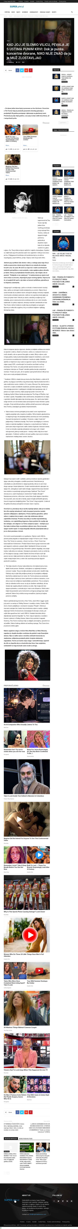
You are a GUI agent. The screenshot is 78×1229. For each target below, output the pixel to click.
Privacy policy (62, 1)
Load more (63, 122)
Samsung (11, 62)
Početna (21, 1)
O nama (26, 1)
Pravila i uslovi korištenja (51, 1)
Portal (54, 260)
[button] (72, 12)
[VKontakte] (67, 1201)
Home (5, 16)
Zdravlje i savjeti (45, 12)
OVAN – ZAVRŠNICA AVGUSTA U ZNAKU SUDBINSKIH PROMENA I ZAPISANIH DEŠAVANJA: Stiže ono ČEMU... (62, 297)
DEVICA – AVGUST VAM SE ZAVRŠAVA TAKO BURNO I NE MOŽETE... (57, 181)
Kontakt (32, 1)
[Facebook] (54, 1201)
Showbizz (25, 12)
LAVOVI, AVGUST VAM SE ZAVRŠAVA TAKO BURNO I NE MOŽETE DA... (57, 200)
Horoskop (22, 1151)
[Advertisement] (27, 91)
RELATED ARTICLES (11, 1138)
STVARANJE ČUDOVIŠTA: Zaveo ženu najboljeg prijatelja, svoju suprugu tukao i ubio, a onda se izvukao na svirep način (14, 1127)
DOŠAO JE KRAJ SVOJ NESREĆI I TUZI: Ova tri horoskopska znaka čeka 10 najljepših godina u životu (10, 1157)
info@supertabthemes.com (37, 1214)
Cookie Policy (39, 1)
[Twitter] (58, 1201)
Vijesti (18, 12)
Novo (13, 12)
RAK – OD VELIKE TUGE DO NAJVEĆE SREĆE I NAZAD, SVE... (62, 256)
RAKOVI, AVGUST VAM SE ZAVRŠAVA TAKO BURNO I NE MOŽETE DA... (69, 181)
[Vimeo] (62, 1201)
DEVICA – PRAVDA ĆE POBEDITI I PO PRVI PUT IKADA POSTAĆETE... (69, 200)
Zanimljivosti (34, 12)
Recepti (54, 12)
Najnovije (6, 1151)
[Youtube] (71, 1201)
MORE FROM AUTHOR (25, 1138)
